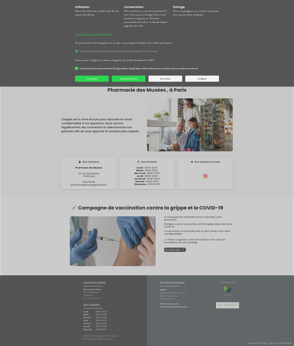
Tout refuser (165, 78)
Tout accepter (92, 78)
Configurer (202, 78)
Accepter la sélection (128, 78)
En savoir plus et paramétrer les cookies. (94, 34)
